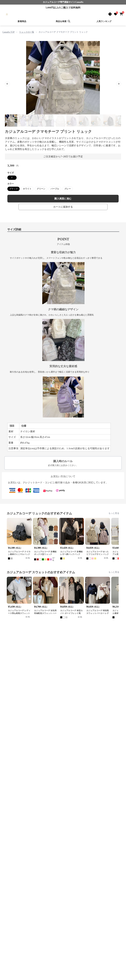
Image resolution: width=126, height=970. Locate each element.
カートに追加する (63, 206)
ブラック (13, 189)
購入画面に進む (63, 198)
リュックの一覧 (26, 32)
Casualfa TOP (8, 32)
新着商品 (22, 21)
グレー (67, 189)
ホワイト (27, 189)
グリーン (41, 189)
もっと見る (113, 513)
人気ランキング (104, 21)
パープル (55, 189)
